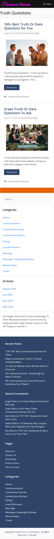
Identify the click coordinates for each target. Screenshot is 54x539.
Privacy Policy (12, 463)
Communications (11, 223)
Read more (12, 87)
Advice (6, 217)
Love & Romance (11, 247)
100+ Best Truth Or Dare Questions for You (23, 26)
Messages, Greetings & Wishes (18, 259)
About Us (10, 451)
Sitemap (32, 535)
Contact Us (10, 455)
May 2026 (8, 306)
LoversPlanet (33, 532)
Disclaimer (10, 459)
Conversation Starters (14, 235)
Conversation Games (18, 96)
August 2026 (9, 288)
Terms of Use (12, 467)
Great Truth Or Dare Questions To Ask (20, 111)
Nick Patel (10, 415)
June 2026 (8, 300)
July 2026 (7, 294)
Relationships (10, 265)
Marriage (7, 253)
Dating (6, 241)
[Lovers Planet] (16, 4)
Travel (6, 271)
